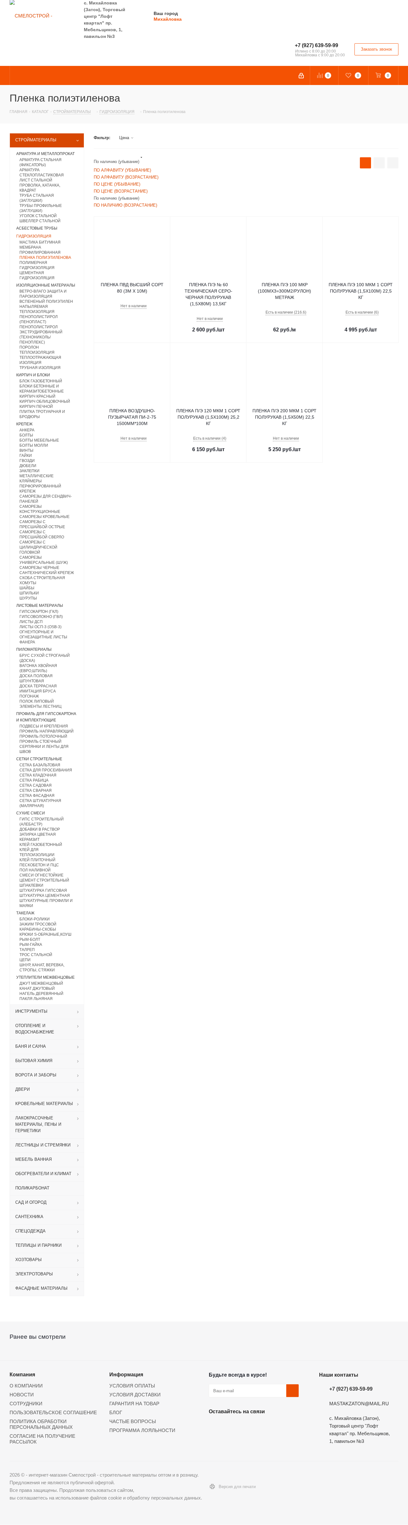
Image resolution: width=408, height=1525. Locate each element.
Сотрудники (26, 1403)
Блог (115, 1412)
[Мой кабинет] (302, 75)
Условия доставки (135, 1394)
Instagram (247, 1426)
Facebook (231, 1426)
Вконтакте (215, 1426)
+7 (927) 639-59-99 (316, 45)
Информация (126, 1374)
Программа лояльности (142, 1430)
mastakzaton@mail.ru (359, 1403)
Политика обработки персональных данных (41, 1424)
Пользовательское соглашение (53, 1412)
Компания (22, 1374)
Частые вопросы (132, 1421)
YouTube (263, 1426)
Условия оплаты (132, 1385)
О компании (26, 1385)
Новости (22, 1394)
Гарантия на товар (134, 1403)
